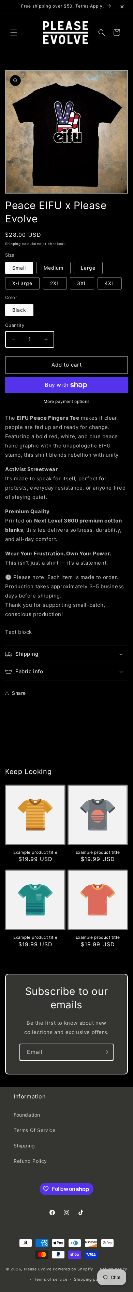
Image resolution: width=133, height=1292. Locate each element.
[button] (13, 32)
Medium (53, 268)
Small (19, 268)
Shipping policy (90, 1279)
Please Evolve (37, 1268)
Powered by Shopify (73, 1268)
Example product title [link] (35, 852)
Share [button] (19, 693)
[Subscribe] (105, 1052)
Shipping (13, 244)
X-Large (22, 283)
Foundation (27, 1115)
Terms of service (50, 1279)
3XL (82, 283)
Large (88, 268)
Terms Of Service (35, 1130)
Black (19, 310)
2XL (55, 283)
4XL (110, 283)
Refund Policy (30, 1161)
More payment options (67, 401)
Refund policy (113, 1269)
